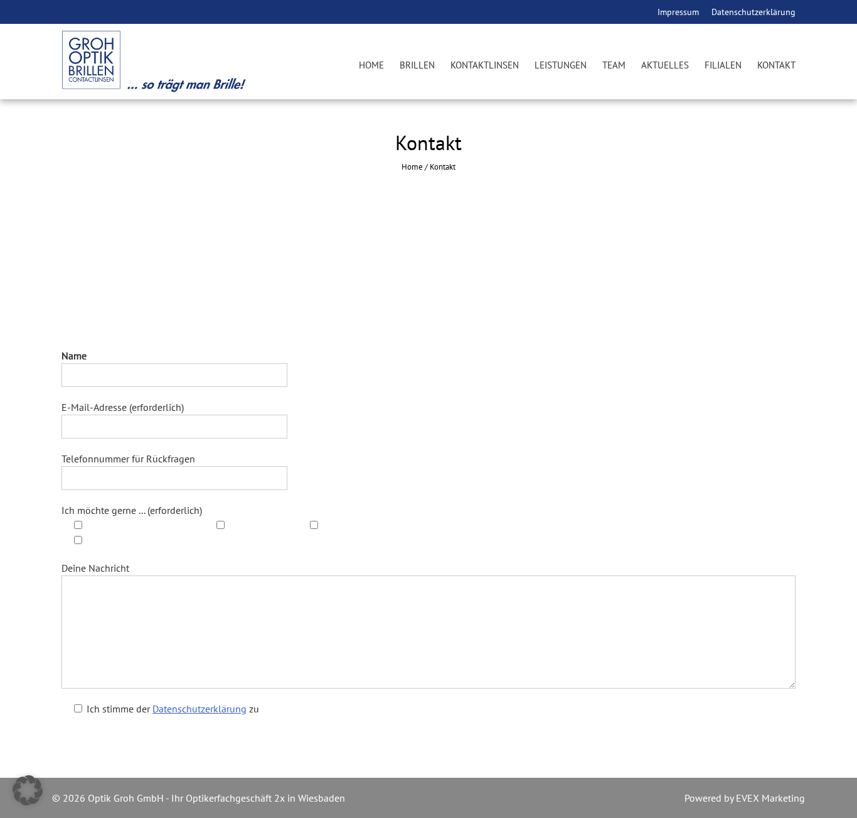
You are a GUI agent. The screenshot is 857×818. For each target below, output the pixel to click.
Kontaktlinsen (484, 65)
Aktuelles (665, 65)
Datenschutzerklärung (753, 12)
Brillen (417, 65)
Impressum (678, 12)
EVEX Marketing (769, 798)
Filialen (723, 65)
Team (613, 65)
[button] (27, 790)
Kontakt (776, 65)
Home (371, 65)
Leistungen (561, 65)
